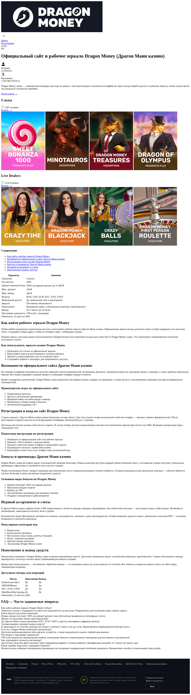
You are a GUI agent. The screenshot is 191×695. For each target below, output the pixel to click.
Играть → (6, 110)
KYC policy (75, 664)
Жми (152, 686)
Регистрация (7, 43)
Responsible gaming (113, 664)
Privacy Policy (47, 664)
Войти (4, 40)
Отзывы (34, 664)
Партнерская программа (157, 664)
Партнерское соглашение (16, 668)
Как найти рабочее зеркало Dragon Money (28, 256)
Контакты (10, 664)
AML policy (62, 664)
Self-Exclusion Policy (134, 664)
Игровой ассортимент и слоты (22, 267)
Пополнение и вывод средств (22, 269)
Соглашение (23, 664)
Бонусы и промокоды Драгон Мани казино (29, 264)
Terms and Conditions (93, 664)
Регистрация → (9, 94)
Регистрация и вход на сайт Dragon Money (28, 261)
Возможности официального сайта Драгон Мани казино (36, 259)
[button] (95, 608)
